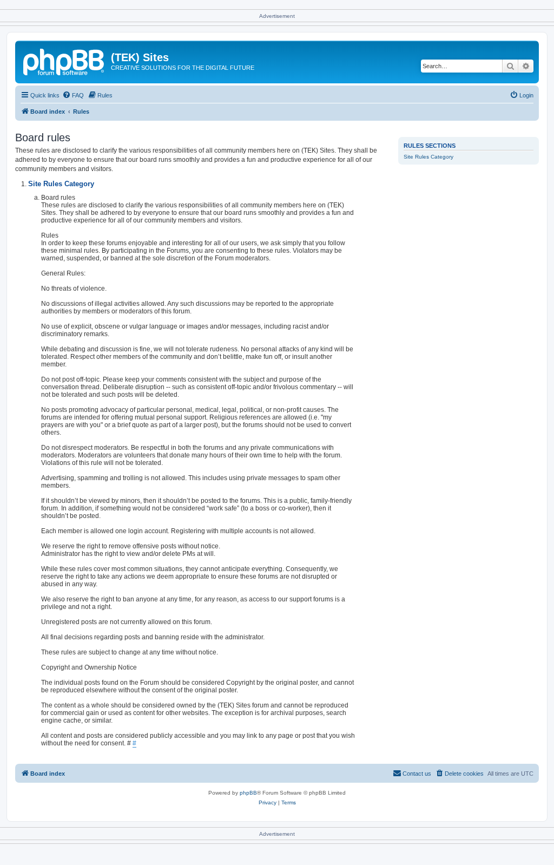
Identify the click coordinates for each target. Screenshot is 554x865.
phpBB (248, 793)
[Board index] (64, 60)
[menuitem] (73, 95)
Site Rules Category (428, 157)
